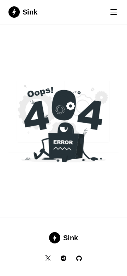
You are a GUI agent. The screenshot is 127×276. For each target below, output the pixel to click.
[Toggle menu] (113, 12)
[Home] (63, 123)
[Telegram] (63, 258)
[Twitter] (48, 258)
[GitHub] (79, 258)
